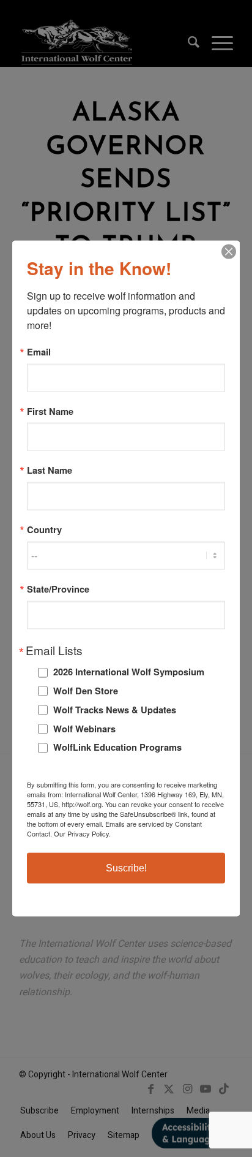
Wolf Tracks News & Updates (114, 709)
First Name (50, 410)
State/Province (58, 588)
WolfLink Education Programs (117, 747)
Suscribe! (126, 867)
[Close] (228, 252)
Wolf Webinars (84, 728)
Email (39, 352)
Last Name (49, 470)
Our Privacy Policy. (82, 833)
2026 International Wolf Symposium (128, 671)
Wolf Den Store (85, 690)
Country (44, 529)
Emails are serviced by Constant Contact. (114, 828)
